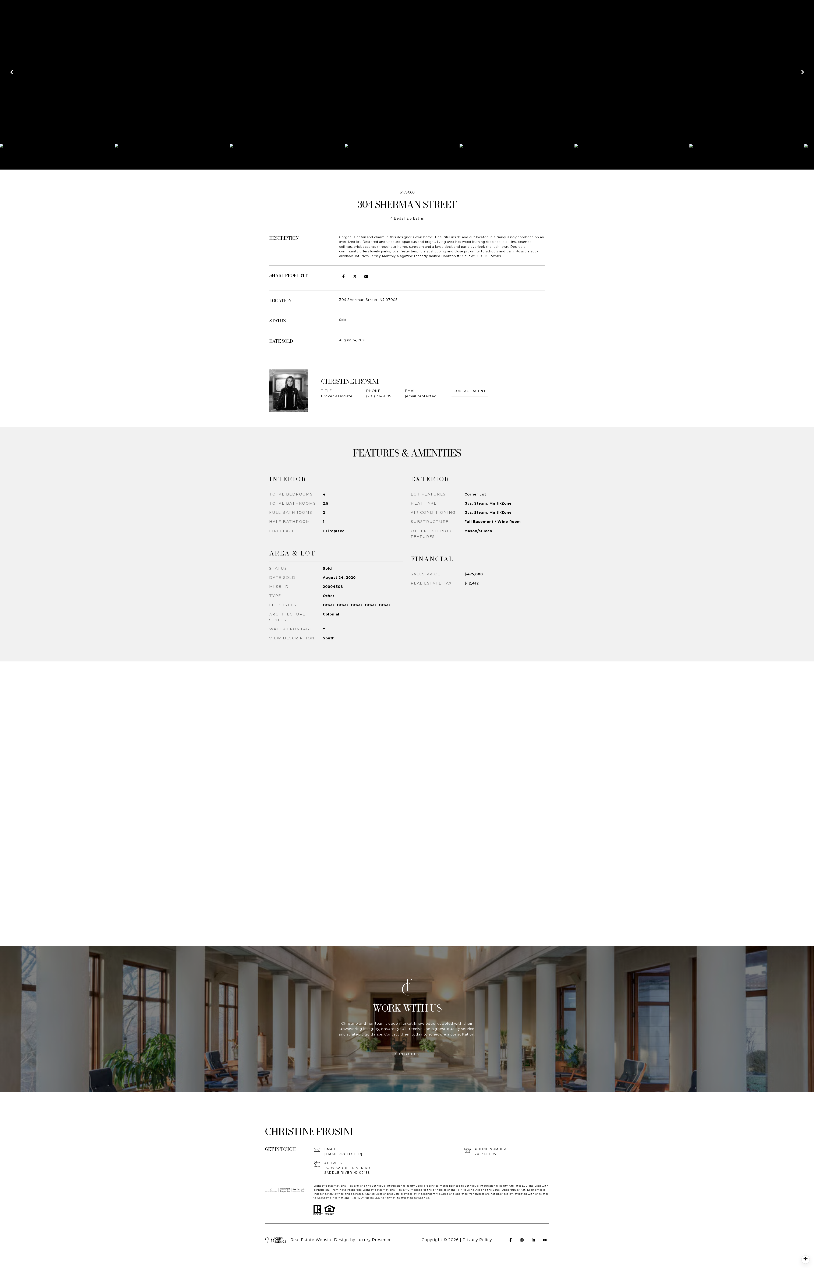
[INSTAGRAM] (522, 1240)
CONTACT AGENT (470, 391)
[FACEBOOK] (510, 1240)
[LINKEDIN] (533, 1240)
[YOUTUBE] (545, 1240)
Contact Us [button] (407, 1054)
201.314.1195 (485, 1154)
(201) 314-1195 (378, 396)
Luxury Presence (374, 1239)
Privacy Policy (477, 1239)
